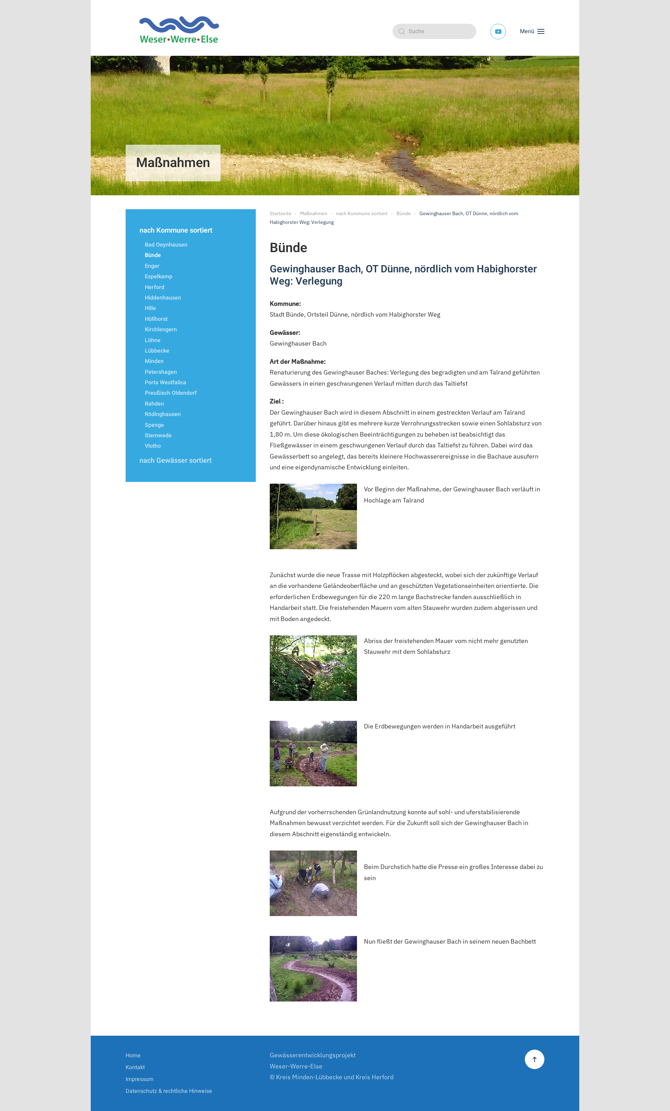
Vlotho (153, 446)
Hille (150, 308)
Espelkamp (158, 276)
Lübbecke (157, 351)
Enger (152, 266)
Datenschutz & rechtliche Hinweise (169, 1091)
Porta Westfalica (165, 382)
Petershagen (161, 372)
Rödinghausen (163, 414)
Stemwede (158, 435)
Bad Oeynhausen (166, 245)
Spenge (154, 425)
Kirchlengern (161, 329)
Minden (154, 361)
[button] (532, 31)
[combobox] (434, 31)
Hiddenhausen (163, 298)
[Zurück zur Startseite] (181, 31)
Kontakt (135, 1067)
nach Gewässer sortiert (176, 460)
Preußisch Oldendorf (171, 393)
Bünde (153, 255)
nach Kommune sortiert (176, 230)
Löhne (153, 340)
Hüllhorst (156, 319)
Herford (154, 287)
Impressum (140, 1079)
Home (133, 1055)
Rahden (154, 404)
